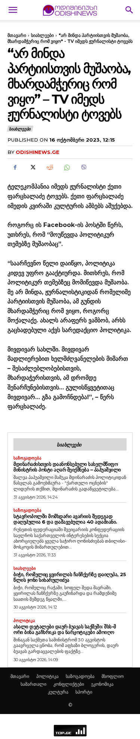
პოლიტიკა (24, 620)
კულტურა (58, 692)
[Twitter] (32, 167)
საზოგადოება (27, 458)
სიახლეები (42, 35)
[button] (13, 10)
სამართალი (33, 684)
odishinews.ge (37, 152)
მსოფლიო (113, 676)
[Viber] (83, 167)
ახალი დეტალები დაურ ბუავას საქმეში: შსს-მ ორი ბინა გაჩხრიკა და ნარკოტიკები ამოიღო (64, 629)
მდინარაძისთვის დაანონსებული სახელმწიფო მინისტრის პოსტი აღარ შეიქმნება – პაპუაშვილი (67, 467)
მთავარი (16, 35)
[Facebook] (14, 167)
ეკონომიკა (102, 684)
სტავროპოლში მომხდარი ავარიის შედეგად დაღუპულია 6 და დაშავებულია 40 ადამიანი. (65, 519)
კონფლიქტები (68, 684)
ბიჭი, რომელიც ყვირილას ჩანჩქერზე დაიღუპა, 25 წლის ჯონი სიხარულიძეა (69, 577)
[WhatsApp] (66, 167)
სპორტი (83, 692)
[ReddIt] (49, 167)
